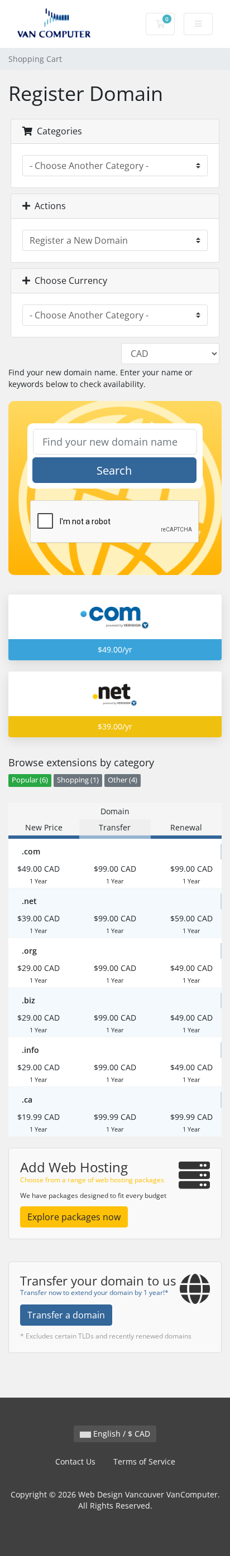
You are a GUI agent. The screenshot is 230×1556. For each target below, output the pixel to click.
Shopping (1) (78, 780)
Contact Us (75, 1461)
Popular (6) (30, 780)
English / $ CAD (120, 1433)
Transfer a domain (66, 1315)
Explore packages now (74, 1217)
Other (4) (122, 780)
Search (114, 470)
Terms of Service (144, 1461)
